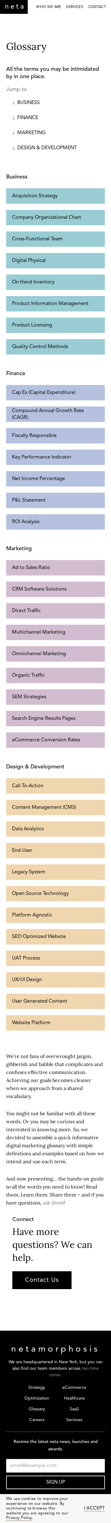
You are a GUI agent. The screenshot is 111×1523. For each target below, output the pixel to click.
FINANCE (27, 117)
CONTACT (97, 7)
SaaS (74, 1409)
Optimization (36, 1398)
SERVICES (74, 7)
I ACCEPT (94, 1508)
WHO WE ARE (48, 7)
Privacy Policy (19, 1518)
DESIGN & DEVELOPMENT (47, 148)
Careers (36, 1420)
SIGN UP (55, 1482)
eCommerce (74, 1387)
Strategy (36, 1387)
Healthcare (74, 1398)
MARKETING (31, 132)
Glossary (37, 1409)
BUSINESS (28, 102)
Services (74, 1420)
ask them (53, 1203)
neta (15, 6)
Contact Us (42, 1280)
